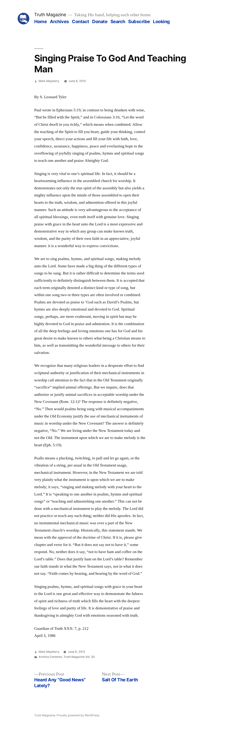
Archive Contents (50, 657)
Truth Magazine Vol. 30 (79, 657)
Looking (161, 21)
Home (40, 21)
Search (117, 21)
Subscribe (139, 21)
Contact (80, 21)
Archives (59, 21)
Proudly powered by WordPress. (78, 715)
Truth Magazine (50, 14)
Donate (99, 21)
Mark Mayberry (49, 81)
